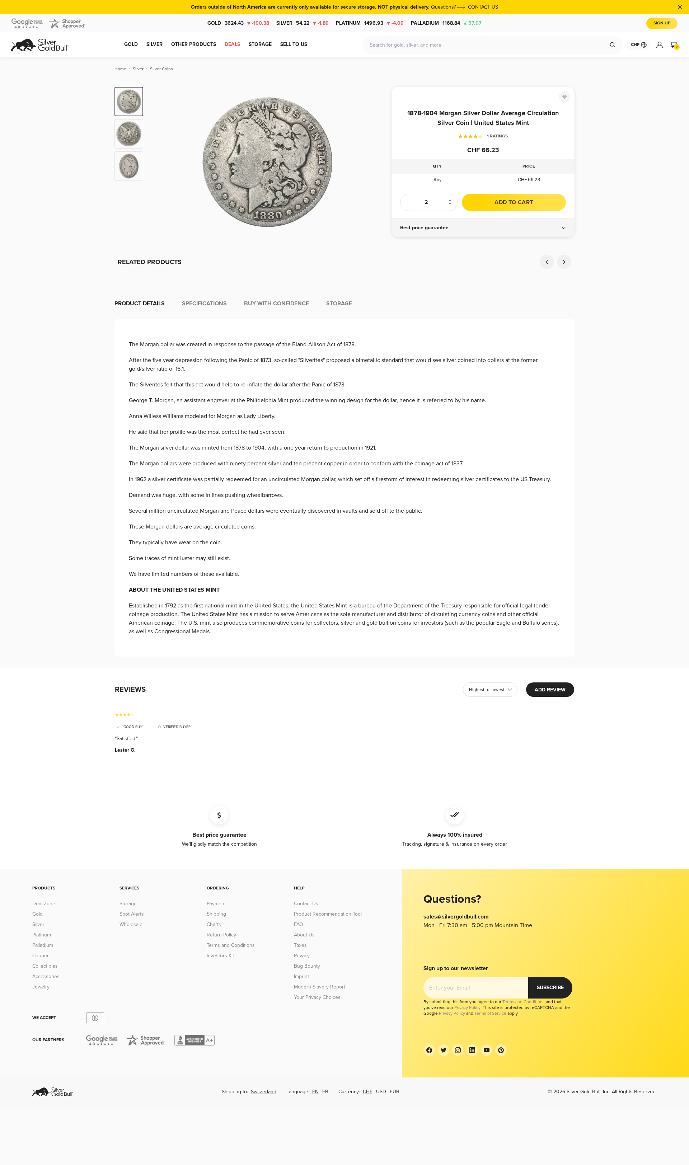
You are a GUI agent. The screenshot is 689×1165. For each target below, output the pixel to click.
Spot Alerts (131, 914)
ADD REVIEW (550, 690)
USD (381, 1092)
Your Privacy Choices (317, 997)
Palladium (446, 23)
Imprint (301, 976)
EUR (394, 1092)
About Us (304, 935)
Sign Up (661, 23)
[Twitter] (443, 1050)
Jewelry (41, 987)
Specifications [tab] (204, 303)
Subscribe (550, 988)
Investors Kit (220, 956)
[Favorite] (564, 97)
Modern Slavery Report (319, 987)
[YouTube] (486, 1050)
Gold (238, 23)
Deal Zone (43, 904)
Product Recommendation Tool (328, 914)
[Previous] (160, 162)
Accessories (46, 976)
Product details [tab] (139, 303)
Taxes (300, 945)
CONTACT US (483, 7)
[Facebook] (429, 1050)
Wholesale (130, 924)
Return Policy (221, 935)
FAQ (298, 924)
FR (325, 1092)
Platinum (370, 23)
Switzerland (263, 1092)
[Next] (375, 162)
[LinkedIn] (472, 1050)
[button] (483, 227)
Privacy (302, 956)
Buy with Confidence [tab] (276, 303)
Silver (302, 23)
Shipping (216, 914)
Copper (40, 956)
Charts (214, 924)
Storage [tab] (339, 303)
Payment (216, 904)
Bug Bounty (307, 966)
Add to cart (514, 202)
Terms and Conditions (231, 945)
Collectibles (45, 966)
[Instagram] (458, 1050)
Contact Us (306, 904)
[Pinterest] (501, 1050)
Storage (128, 904)
